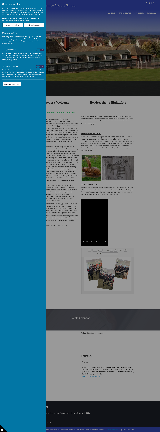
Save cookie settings (11, 84)
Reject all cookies (34, 25)
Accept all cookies (12, 25)
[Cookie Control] (3, 428)
